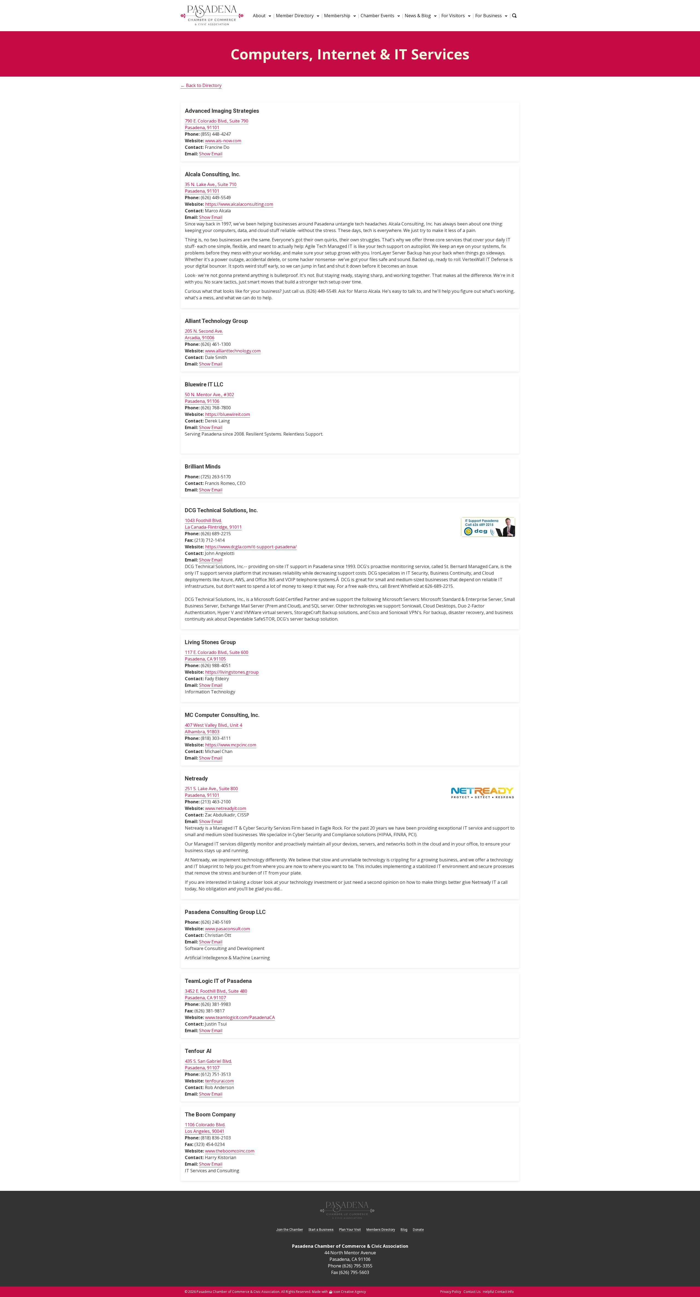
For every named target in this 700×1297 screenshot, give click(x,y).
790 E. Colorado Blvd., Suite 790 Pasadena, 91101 (216, 124)
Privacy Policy (450, 1291)
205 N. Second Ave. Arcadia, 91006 (204, 334)
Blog (404, 1230)
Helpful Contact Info (498, 1291)
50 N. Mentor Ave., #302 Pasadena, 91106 (209, 398)
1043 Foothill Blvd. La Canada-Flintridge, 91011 (213, 523)
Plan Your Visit (350, 1230)
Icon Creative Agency (350, 1291)
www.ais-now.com (223, 141)
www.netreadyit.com (225, 808)
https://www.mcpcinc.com (230, 745)
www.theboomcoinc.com (229, 1151)
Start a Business (321, 1230)
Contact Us (471, 1291)
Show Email (210, 154)
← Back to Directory (200, 85)
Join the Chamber (289, 1230)
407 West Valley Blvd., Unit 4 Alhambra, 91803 (213, 728)
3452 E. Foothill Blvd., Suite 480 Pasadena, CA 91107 (216, 994)
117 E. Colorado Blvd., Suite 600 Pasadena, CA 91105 (216, 655)
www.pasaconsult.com (227, 929)
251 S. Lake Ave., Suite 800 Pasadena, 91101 (211, 792)
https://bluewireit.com (227, 414)
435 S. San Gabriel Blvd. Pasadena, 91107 (208, 1064)
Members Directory (380, 1230)
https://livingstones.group (232, 672)
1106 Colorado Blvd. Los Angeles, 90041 (205, 1128)
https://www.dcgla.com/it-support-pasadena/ (251, 547)
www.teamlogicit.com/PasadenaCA (240, 1017)
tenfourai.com (219, 1081)
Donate (418, 1230)
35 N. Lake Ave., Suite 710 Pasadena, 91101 (211, 187)
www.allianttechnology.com (233, 351)
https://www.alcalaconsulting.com (239, 204)
